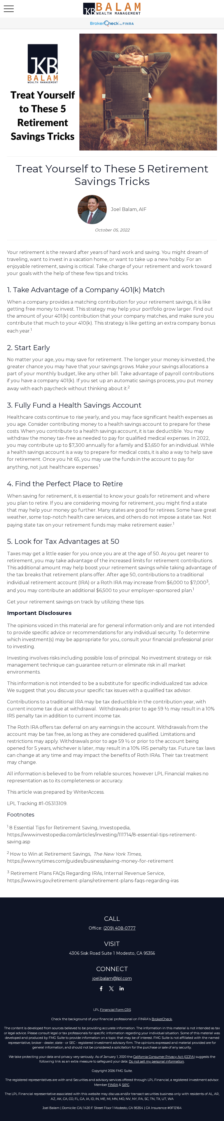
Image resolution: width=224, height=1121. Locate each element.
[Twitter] (112, 988)
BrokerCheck (162, 1019)
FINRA (113, 1085)
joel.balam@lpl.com (112, 978)
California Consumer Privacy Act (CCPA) (164, 1057)
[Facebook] (101, 988)
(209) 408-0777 (119, 928)
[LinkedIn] (122, 988)
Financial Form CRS (115, 1010)
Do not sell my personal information (156, 1061)
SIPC (125, 1085)
